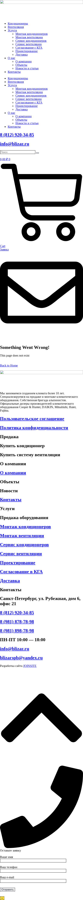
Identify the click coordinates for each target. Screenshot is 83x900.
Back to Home (9, 365)
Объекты (21, 65)
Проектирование (26, 51)
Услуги (12, 30)
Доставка (21, 54)
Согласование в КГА (21, 571)
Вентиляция (16, 27)
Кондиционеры (18, 23)
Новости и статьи (27, 68)
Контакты (14, 71)
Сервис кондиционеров (31, 40)
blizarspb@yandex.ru (21, 657)
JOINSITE (29, 665)
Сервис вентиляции (28, 44)
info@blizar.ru (14, 143)
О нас (11, 58)
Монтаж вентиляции (29, 37)
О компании (23, 61)
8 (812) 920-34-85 (17, 134)
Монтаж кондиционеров (31, 33)
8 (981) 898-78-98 (17, 630)
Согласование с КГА (28, 47)
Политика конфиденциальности (34, 427)
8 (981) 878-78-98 (17, 621)
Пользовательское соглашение (32, 418)
